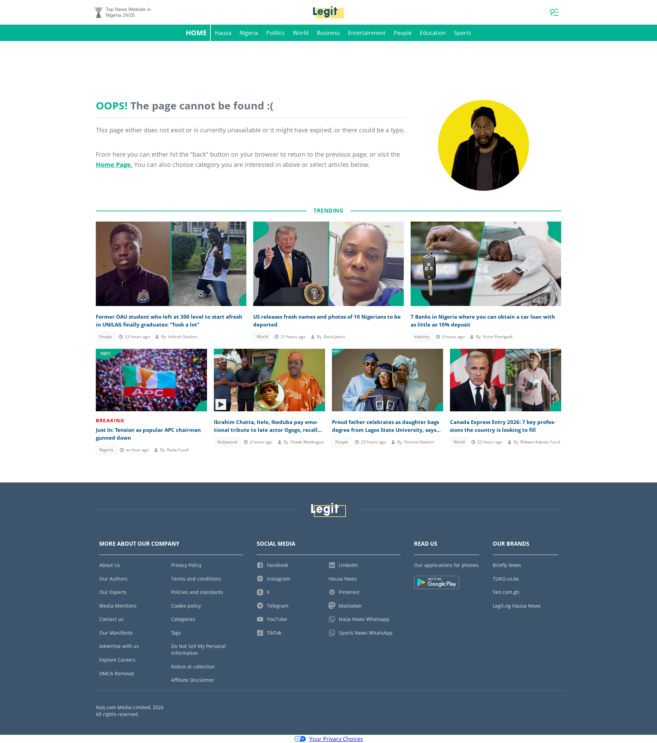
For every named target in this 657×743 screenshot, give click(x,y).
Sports (462, 33)
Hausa (223, 33)
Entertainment (367, 33)
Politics (275, 33)
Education (433, 33)
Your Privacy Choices (336, 739)
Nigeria (249, 33)
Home (196, 32)
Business (328, 33)
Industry (421, 337)
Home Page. (114, 164)
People (403, 33)
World (301, 33)
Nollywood (227, 442)
